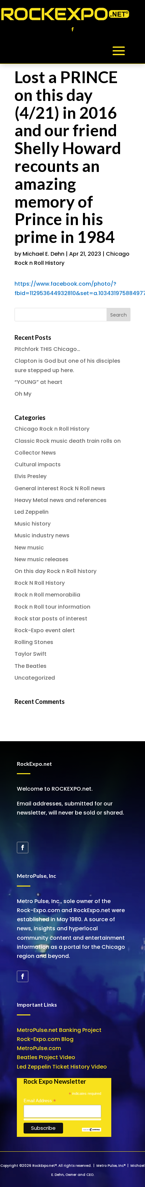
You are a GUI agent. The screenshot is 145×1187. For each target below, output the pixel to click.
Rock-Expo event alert (44, 630)
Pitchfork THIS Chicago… (47, 349)
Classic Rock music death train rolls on (67, 441)
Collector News (35, 453)
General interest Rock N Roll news (59, 488)
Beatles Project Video (46, 1057)
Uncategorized (34, 678)
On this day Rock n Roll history (55, 571)
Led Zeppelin (31, 512)
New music (29, 547)
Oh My (22, 394)
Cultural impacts (37, 464)
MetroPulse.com (39, 1048)
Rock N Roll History (39, 583)
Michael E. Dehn (43, 254)
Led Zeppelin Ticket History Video (62, 1067)
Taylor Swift (30, 654)
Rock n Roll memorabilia (47, 595)
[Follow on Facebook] (72, 29)
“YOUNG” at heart (38, 382)
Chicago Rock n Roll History (51, 429)
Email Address (40, 1101)
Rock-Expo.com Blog (45, 1039)
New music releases (41, 559)
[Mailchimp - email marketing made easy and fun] (92, 1129)
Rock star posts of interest (50, 618)
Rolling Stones (33, 642)
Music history (32, 524)
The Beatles (30, 666)
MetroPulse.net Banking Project (59, 1030)
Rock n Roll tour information (52, 607)
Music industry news (41, 535)
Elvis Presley (30, 476)
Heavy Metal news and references (60, 500)
